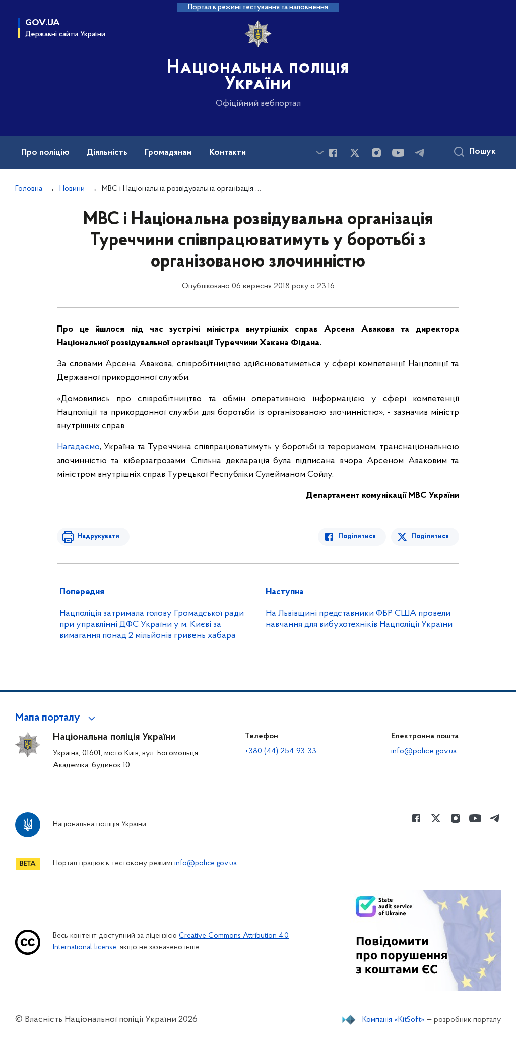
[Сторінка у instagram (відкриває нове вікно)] (376, 153)
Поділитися (357, 536)
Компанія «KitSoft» (393, 1020)
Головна (28, 189)
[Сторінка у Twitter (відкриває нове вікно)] (355, 153)
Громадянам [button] (168, 152)
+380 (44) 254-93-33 (280, 751)
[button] (56, 718)
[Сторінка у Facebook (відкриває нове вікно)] (333, 153)
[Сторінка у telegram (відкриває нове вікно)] (420, 153)
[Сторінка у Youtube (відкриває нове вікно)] (398, 153)
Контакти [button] (227, 152)
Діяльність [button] (107, 152)
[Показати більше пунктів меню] (319, 152)
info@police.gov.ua (424, 751)
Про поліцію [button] (45, 152)
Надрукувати (98, 536)
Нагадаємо (78, 447)
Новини (72, 189)
